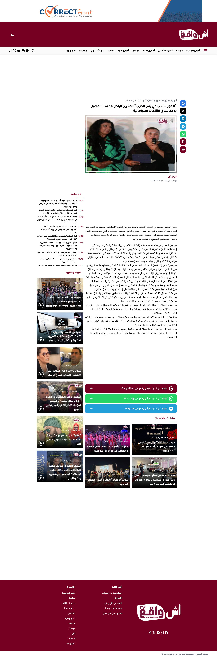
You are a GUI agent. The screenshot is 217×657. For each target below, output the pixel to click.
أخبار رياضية (149, 50)
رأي (92, 50)
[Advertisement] (108, 76)
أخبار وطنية (123, 50)
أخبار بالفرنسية (193, 50)
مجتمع (136, 50)
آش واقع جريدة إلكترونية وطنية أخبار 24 (157, 100)
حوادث (100, 50)
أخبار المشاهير (165, 50)
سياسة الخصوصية (113, 608)
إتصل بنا (118, 598)
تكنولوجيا (71, 50)
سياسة (179, 50)
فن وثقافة (131, 100)
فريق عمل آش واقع (112, 613)
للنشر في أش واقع (113, 603)
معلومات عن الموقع (112, 593)
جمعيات (83, 50)
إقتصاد (111, 50)
